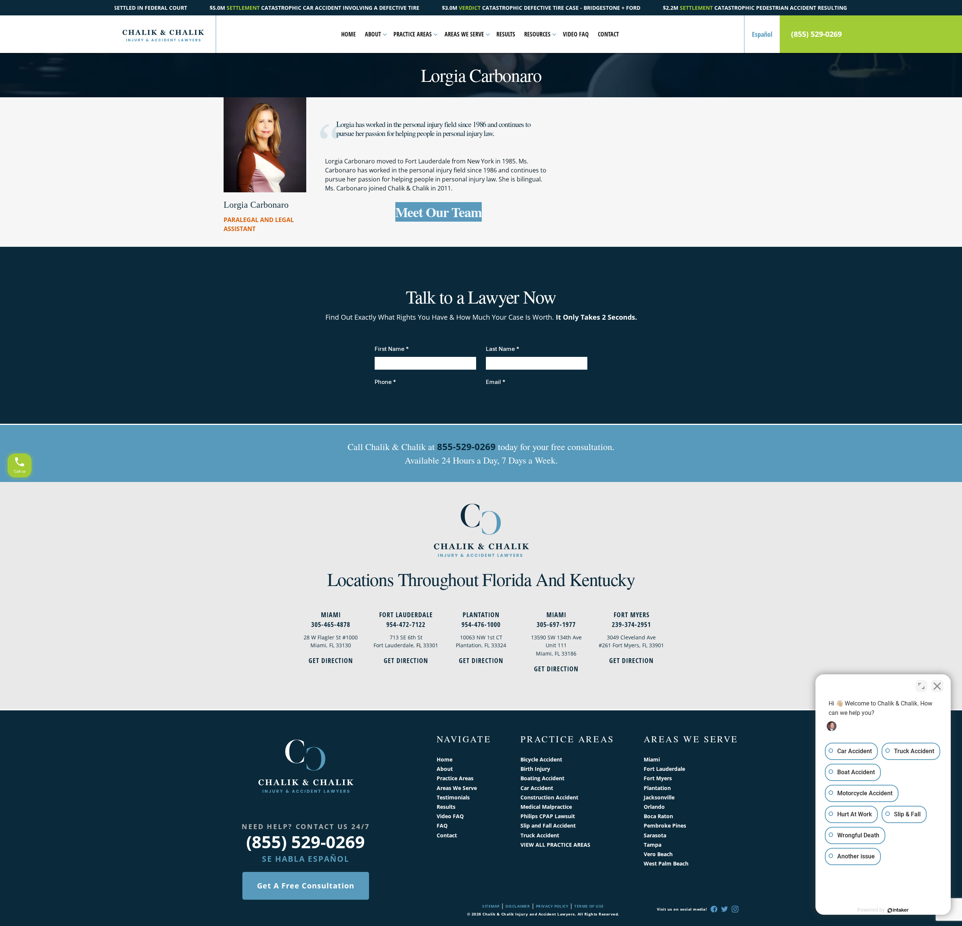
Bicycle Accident (541, 759)
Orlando (654, 806)
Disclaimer (517, 906)
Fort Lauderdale (406, 614)
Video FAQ (576, 34)
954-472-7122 (405, 624)
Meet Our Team (438, 212)
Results (505, 34)
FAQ (442, 825)
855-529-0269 (466, 446)
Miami (331, 614)
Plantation (481, 614)
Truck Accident (539, 835)
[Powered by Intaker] (898, 910)
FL (419, 645)
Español (762, 34)
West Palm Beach (666, 863)
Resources (537, 34)
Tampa (652, 844)
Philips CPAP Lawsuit (547, 816)
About (373, 34)
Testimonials (453, 797)
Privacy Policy (552, 906)
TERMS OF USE (589, 906)
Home (348, 34)
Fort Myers (631, 614)
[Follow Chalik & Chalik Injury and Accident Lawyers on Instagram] (735, 909)
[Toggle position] (921, 686)
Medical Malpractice (546, 806)
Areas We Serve (464, 34)
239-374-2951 (631, 624)
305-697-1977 (556, 624)
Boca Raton (658, 816)
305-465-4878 (330, 624)
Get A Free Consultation (305, 886)
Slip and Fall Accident (548, 825)
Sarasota (655, 835)
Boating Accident (542, 778)
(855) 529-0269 (816, 34)
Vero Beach (658, 854)
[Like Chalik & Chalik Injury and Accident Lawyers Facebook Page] (714, 909)
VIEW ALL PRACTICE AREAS (555, 844)
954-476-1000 (481, 624)
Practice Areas (412, 34)
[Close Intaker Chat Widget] (937, 686)
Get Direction (331, 660)
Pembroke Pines (665, 825)
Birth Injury (535, 768)
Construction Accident (549, 797)
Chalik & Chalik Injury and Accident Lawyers (529, 914)
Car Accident (536, 788)
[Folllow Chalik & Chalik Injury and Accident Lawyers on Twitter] (724, 909)
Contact (608, 34)
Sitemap (490, 906)
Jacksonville (659, 797)
